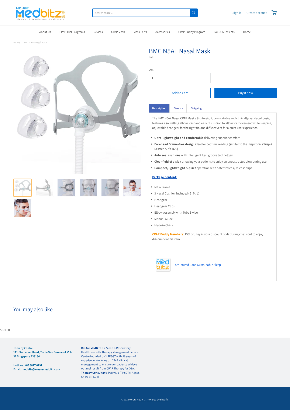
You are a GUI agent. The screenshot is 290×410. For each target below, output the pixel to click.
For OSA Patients (224, 32)
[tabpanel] (213, 197)
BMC (151, 57)
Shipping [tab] (196, 108)
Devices (98, 32)
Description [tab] (159, 108)
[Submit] (194, 12)
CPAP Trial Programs (72, 32)
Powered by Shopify (157, 399)
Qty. (151, 70)
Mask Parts (140, 32)
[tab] (179, 108)
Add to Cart (180, 93)
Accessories (162, 32)
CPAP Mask (118, 32)
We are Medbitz (137, 399)
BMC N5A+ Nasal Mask (35, 42)
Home (247, 32)
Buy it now (245, 93)
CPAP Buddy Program (191, 32)
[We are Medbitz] (40, 12)
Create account (256, 13)
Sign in (237, 13)
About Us (45, 32)
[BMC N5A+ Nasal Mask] (22, 188)
